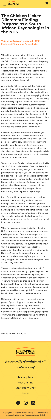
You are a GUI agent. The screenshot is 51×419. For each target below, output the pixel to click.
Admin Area (22, 413)
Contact (25, 393)
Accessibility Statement (15, 415)
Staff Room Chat (26, 388)
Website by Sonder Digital (35, 415)
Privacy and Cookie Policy (37, 413)
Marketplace (25, 377)
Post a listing (25, 383)
